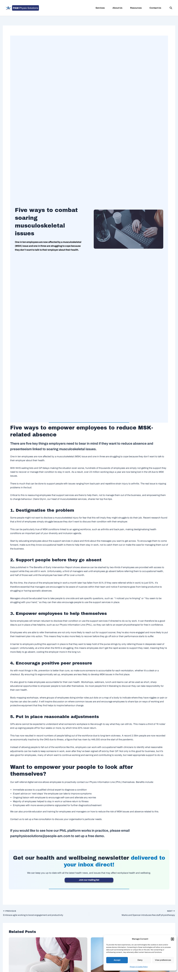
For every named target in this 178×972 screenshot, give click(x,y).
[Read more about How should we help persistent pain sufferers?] (48, 955)
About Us (117, 8)
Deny (140, 960)
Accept (117, 960)
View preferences (163, 960)
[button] (172, 939)
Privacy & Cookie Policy (139, 967)
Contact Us (155, 8)
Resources (136, 8)
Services (100, 8)
